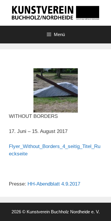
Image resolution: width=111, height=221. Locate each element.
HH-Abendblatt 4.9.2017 (54, 184)
